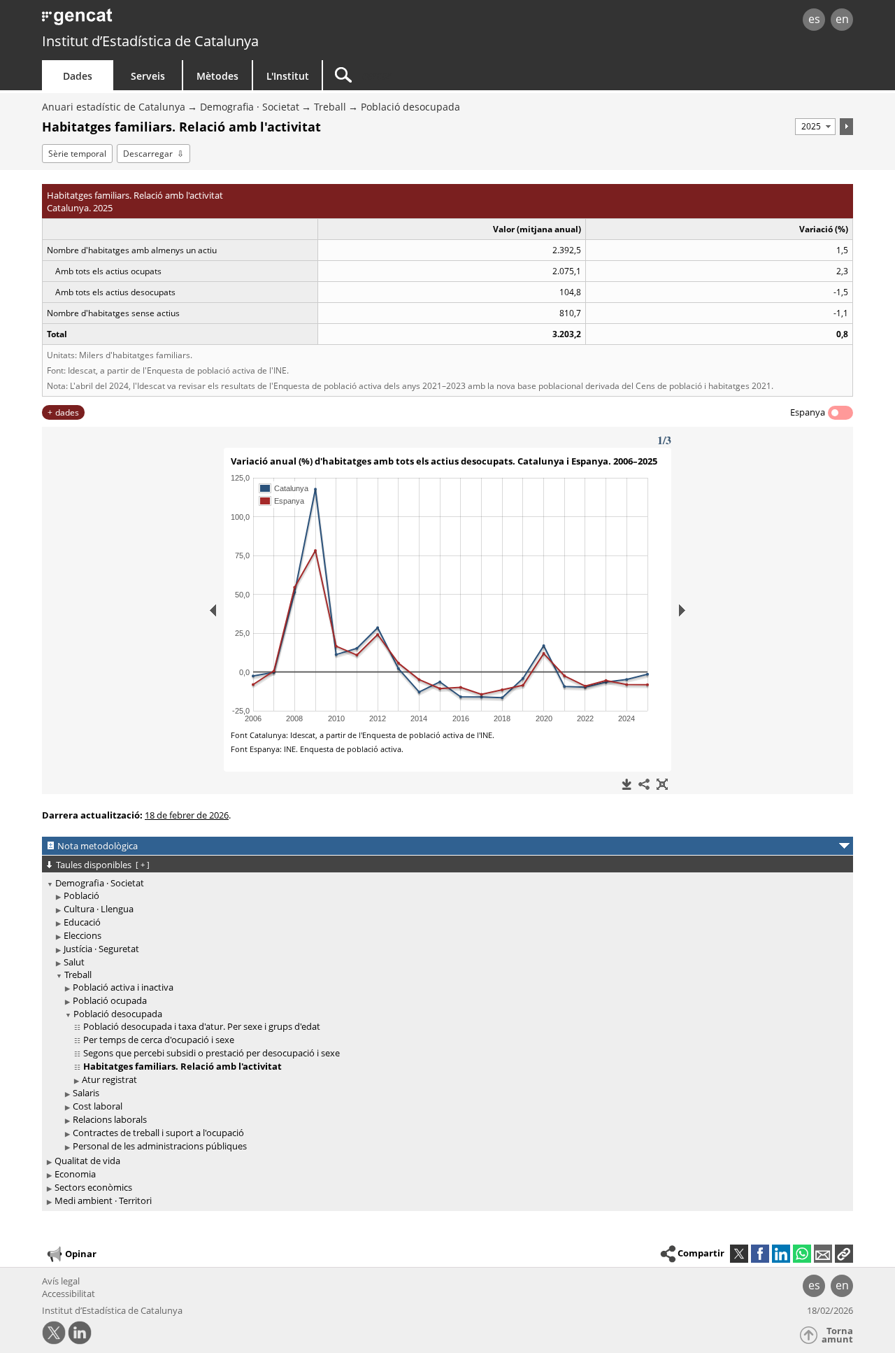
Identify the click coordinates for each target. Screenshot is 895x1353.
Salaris (86, 1092)
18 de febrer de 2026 (187, 815)
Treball (330, 106)
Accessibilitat (68, 1293)
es (814, 19)
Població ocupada (110, 1000)
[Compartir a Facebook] (760, 1254)
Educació (82, 922)
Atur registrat (109, 1079)
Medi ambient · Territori (103, 1200)
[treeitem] (445, 1015)
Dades (77, 76)
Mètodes (217, 76)
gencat (204, 20)
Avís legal (61, 1281)
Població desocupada (410, 106)
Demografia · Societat (249, 106)
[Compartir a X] (739, 1254)
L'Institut (287, 76)
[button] (844, 1254)
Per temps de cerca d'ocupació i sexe (158, 1039)
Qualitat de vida (87, 1160)
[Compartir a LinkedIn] (781, 1254)
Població (81, 895)
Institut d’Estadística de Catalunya (150, 40)
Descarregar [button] (148, 154)
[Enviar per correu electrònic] (823, 1254)
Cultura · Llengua (99, 908)
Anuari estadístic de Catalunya (113, 106)
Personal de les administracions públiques (160, 1146)
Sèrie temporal (77, 154)
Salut (74, 962)
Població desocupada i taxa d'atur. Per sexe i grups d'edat (201, 1026)
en (842, 19)
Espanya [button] (807, 412)
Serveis (148, 76)
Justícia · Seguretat (101, 948)
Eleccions (82, 935)
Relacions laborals (110, 1119)
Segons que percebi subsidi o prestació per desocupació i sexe (211, 1053)
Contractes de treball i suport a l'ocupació (158, 1132)
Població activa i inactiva (123, 987)
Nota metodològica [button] (97, 846)
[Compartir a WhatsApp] (802, 1254)
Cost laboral (97, 1106)
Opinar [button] (80, 1253)
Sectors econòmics (93, 1187)
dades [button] (67, 412)
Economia (75, 1174)
